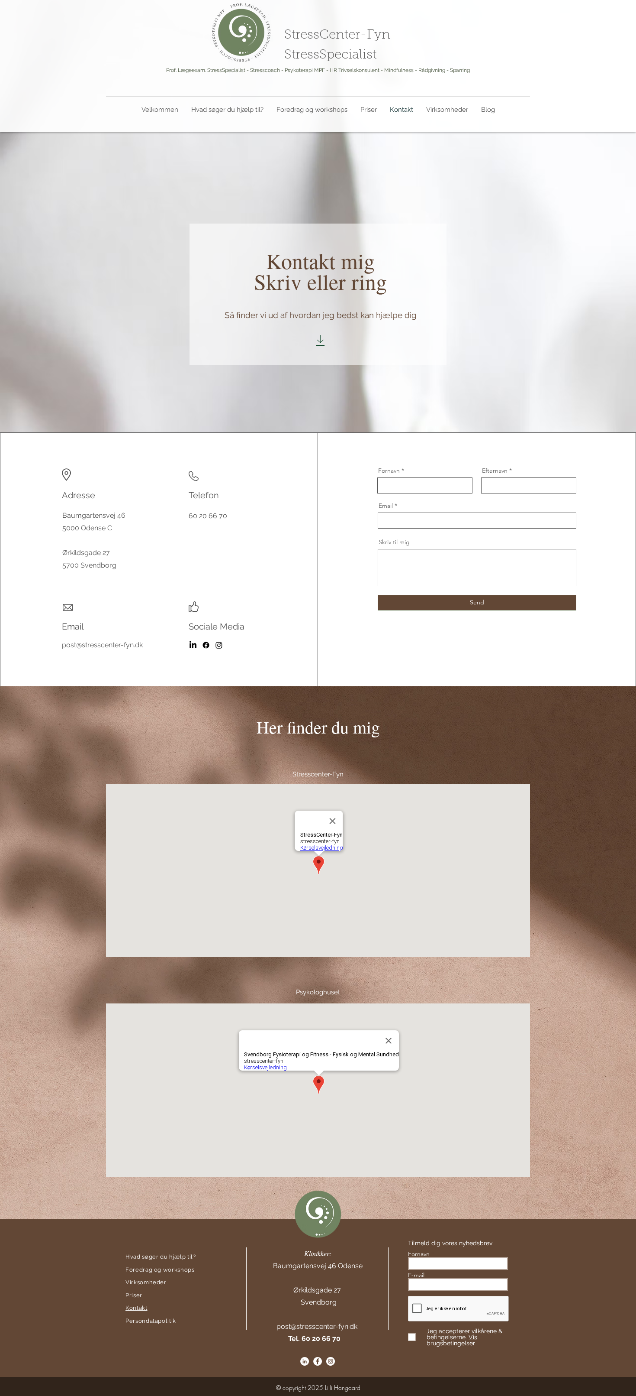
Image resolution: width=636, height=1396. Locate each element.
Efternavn (495, 470)
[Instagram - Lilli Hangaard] (330, 1361)
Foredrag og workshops (160, 1269)
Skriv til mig (394, 542)
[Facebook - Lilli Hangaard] (206, 645)
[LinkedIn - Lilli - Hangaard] (193, 645)
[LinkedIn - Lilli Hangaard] (304, 1361)
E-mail (417, 1275)
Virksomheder (146, 1282)
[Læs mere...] (320, 340)
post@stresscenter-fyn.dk (316, 1326)
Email (386, 506)
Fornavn (389, 470)
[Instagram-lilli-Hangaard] (219, 645)
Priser (133, 1295)
